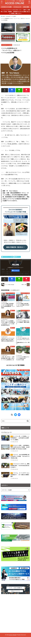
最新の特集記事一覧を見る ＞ (15, 247)
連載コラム (18, 256)
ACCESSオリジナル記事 (6, 6)
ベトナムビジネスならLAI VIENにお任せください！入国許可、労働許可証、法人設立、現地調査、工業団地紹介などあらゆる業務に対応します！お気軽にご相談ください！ (15, 11)
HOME (3, 16)
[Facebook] (15, 270)
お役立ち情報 (26, 6)
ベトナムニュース (17, 6)
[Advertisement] (15, 612)
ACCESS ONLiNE (12, 634)
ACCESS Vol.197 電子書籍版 (15, 365)
